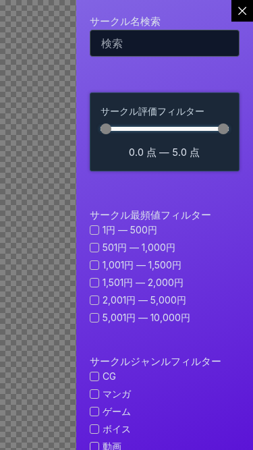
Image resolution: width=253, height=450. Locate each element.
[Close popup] (242, 11)
